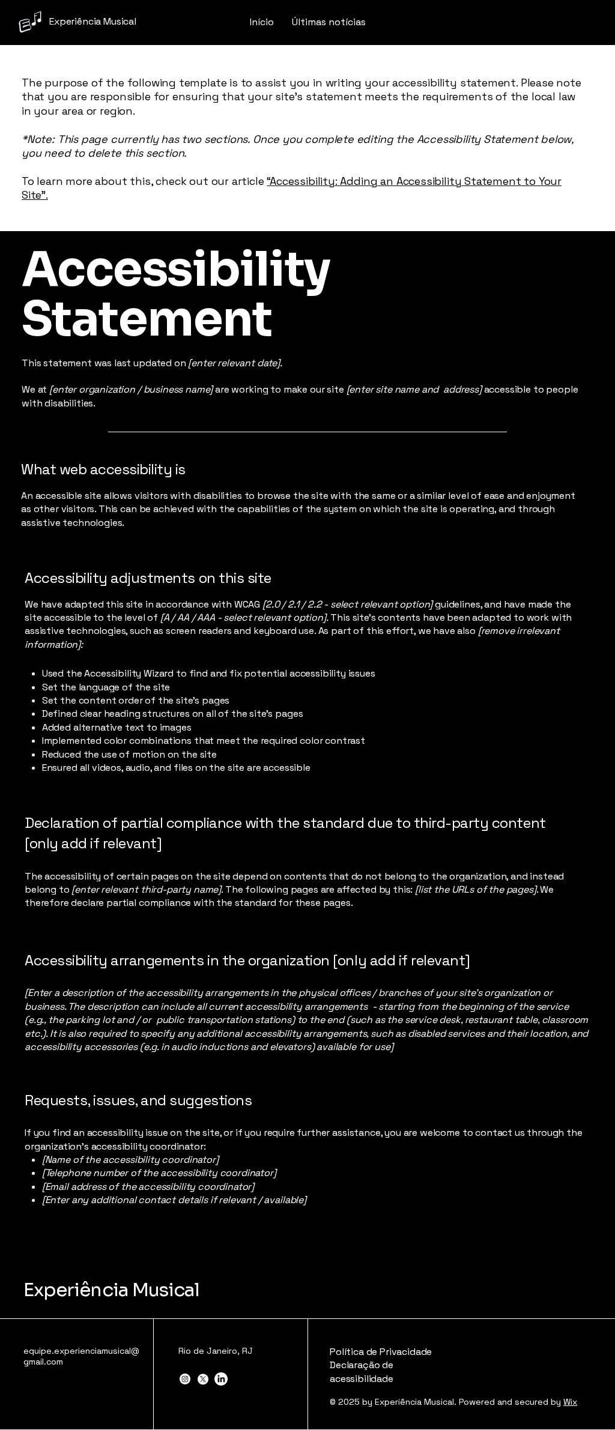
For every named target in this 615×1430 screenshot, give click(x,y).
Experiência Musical (111, 1290)
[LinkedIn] (221, 1379)
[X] (203, 1379)
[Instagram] (185, 1379)
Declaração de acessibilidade (361, 1371)
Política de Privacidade (381, 1351)
